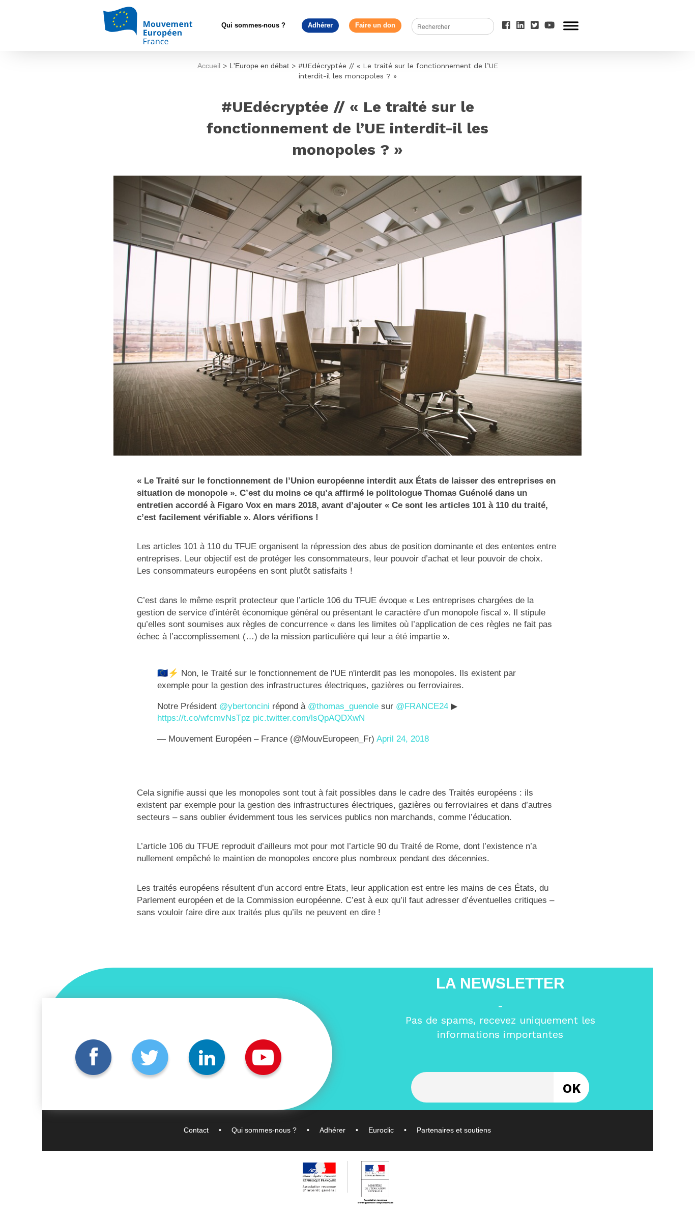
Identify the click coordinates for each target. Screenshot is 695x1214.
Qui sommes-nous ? (253, 25)
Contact (196, 1130)
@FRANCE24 (422, 706)
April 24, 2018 (403, 739)
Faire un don (375, 25)
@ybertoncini (244, 706)
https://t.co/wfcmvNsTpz (203, 718)
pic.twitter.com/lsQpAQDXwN (309, 718)
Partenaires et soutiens (454, 1130)
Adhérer (320, 25)
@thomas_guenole (343, 706)
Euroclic (381, 1130)
